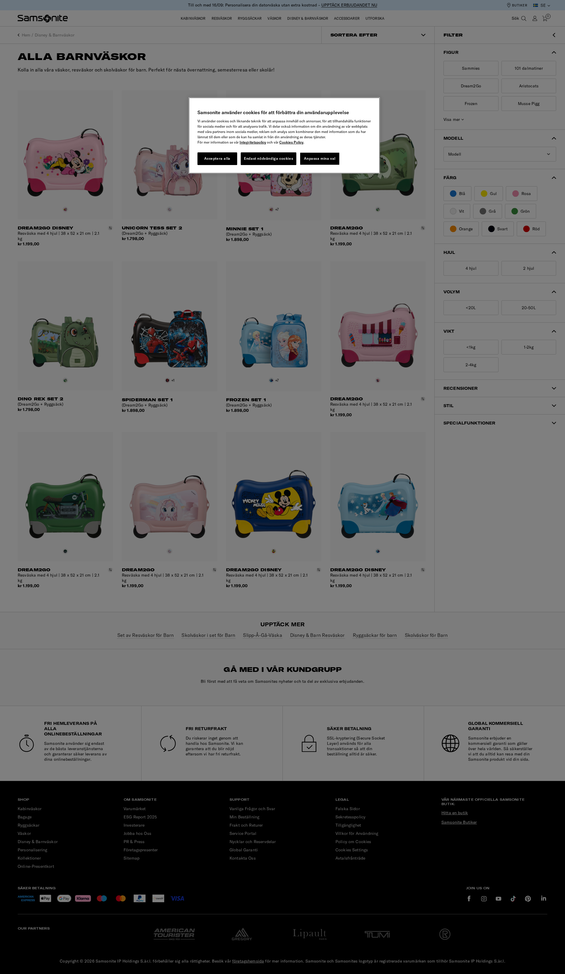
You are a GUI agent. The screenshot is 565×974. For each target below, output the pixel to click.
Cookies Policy (291, 142)
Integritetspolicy (253, 142)
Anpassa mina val (319, 158)
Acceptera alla (217, 158)
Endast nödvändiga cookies (268, 158)
